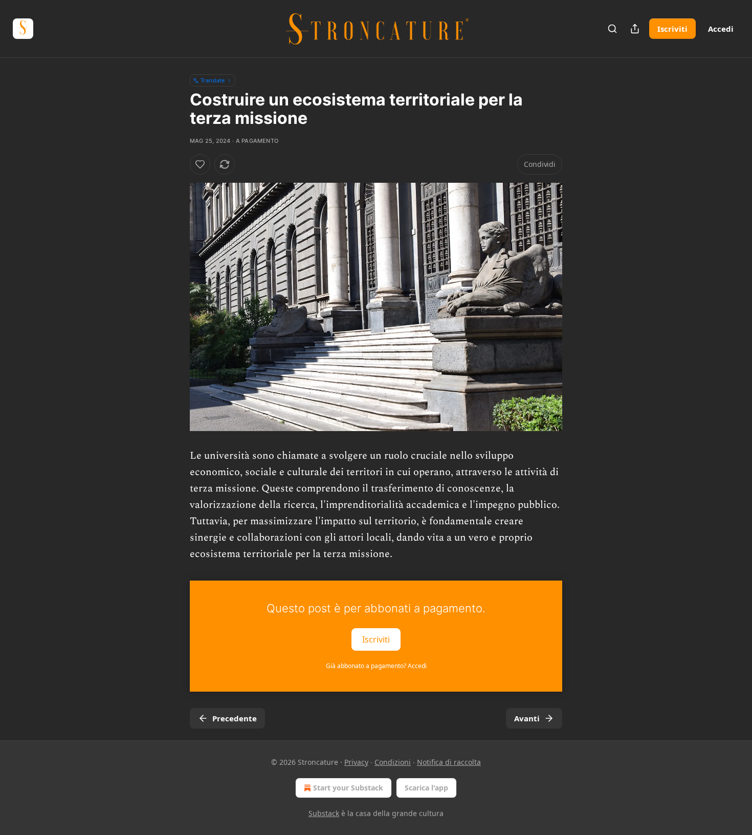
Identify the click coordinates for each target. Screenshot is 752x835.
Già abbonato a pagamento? (376, 665)
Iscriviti (672, 29)
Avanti (527, 718)
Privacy (356, 762)
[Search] (612, 28)
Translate (213, 80)
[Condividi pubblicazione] (635, 28)
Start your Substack (348, 788)
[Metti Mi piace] (200, 164)
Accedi (721, 29)
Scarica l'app (426, 788)
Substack (323, 813)
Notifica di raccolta (449, 762)
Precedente (234, 718)
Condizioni (392, 762)
